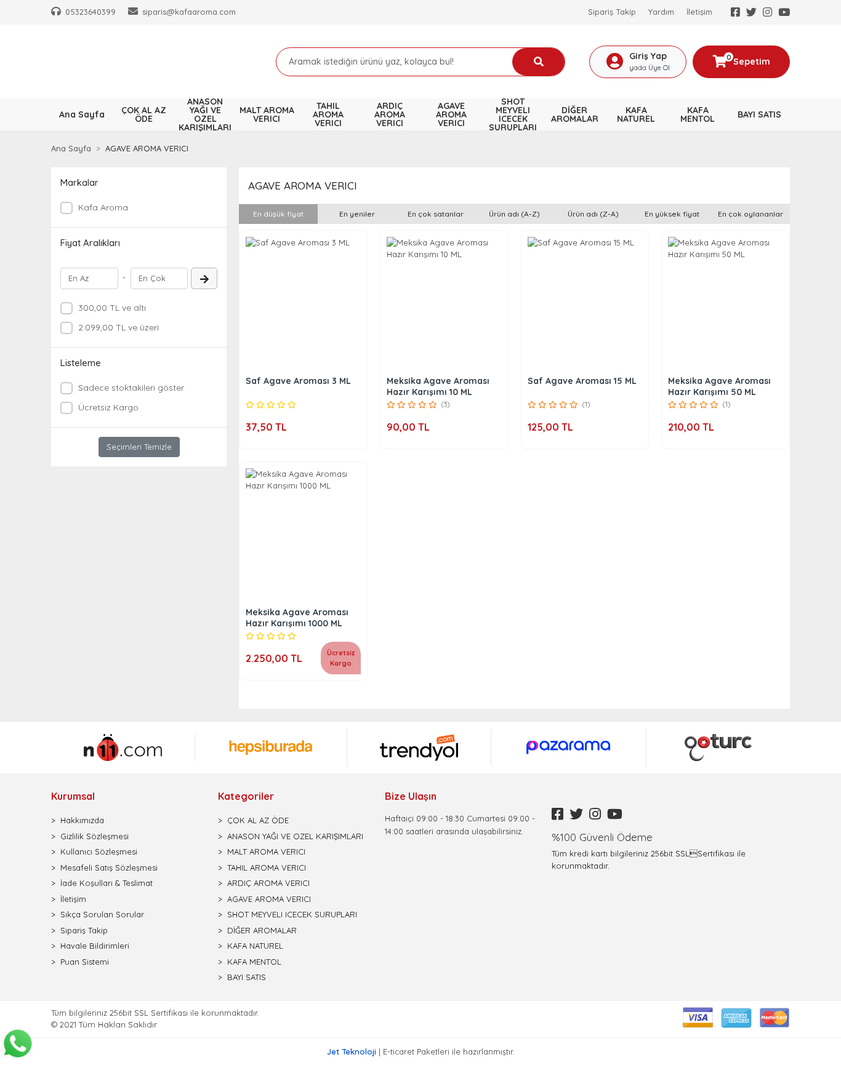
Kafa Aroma (103, 207)
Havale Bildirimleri (94, 946)
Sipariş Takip (612, 12)
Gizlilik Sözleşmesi (94, 836)
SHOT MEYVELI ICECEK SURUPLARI (292, 914)
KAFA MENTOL (254, 962)
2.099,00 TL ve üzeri (118, 327)
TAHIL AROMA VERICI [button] (328, 114)
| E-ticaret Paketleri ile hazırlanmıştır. (421, 1051)
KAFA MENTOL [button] (697, 114)
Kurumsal (73, 796)
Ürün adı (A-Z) (514, 213)
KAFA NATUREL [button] (636, 114)
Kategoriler (246, 796)
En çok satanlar (436, 213)
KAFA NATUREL (255, 946)
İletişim (699, 12)
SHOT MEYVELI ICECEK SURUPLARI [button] (513, 114)
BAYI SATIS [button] (759, 114)
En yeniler (357, 213)
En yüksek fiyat (672, 213)
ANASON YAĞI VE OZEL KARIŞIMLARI (295, 836)
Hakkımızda (82, 820)
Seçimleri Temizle (139, 447)
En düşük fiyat (278, 213)
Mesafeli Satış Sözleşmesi (109, 867)
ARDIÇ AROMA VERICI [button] (389, 114)
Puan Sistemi (84, 962)
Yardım (661, 12)
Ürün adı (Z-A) (593, 213)
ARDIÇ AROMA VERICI (268, 883)
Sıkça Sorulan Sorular (102, 914)
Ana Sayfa (82, 114)
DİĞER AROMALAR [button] (574, 114)
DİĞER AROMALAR (262, 930)
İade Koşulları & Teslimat (106, 883)
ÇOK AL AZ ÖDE (258, 820)
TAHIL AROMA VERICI (266, 867)
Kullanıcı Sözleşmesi (98, 851)
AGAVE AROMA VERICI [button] (451, 114)
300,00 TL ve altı (112, 307)
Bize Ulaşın (411, 796)
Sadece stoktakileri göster (131, 387)
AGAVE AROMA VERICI (269, 899)
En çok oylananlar (750, 213)
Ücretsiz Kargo (108, 407)
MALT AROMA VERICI (266, 851)
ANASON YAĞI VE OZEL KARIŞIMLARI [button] (205, 114)
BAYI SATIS (246, 977)
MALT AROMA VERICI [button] (266, 114)
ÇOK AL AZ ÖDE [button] (143, 114)
